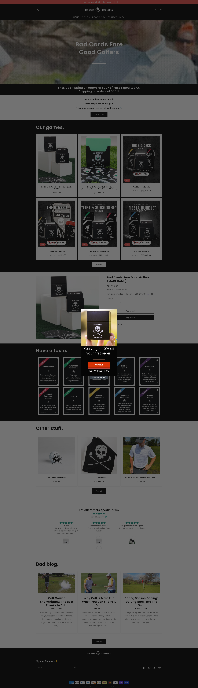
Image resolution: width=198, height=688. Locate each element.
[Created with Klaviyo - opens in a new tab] (99, 377)
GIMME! (99, 365)
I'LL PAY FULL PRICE (99, 371)
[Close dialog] (114, 339)
